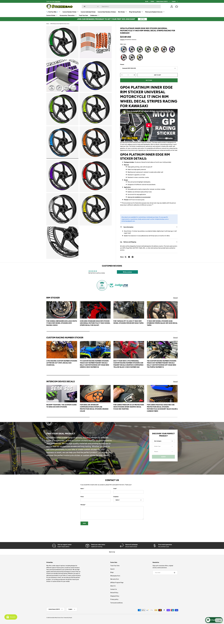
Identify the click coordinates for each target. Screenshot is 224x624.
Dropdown (115, 496)
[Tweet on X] (125, 257)
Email (114, 488)
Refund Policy (114, 592)
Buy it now (149, 80)
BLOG (146, 1)
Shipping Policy (114, 596)
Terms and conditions (116, 602)
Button (142, 19)
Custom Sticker (50, 15)
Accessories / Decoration (67, 15)
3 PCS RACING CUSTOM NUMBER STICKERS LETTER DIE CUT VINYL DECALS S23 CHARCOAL (61, 363)
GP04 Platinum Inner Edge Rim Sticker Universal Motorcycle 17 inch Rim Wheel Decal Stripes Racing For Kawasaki (60, 23)
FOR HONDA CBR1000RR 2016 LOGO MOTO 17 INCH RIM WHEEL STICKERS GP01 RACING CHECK (61, 323)
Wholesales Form (115, 575)
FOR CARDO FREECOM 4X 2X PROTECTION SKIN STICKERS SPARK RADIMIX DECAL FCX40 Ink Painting (128, 407)
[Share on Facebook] (129, 257)
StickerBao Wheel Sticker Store (56, 617)
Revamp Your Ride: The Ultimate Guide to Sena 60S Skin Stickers (61, 406)
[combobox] (121, 6)
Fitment (122, 64)
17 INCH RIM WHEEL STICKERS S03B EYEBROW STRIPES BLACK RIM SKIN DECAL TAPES (162, 323)
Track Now (57, 1)
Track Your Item (83, 15)
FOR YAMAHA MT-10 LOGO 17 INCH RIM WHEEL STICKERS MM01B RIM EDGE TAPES (128, 322)
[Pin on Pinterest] (132, 257)
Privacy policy (114, 599)
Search (112, 569)
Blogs (111, 572)
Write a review (127, 272)
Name (81, 488)
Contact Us (113, 589)
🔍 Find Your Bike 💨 (52, 12)
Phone (82, 496)
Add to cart (157, 75)
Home (47, 23)
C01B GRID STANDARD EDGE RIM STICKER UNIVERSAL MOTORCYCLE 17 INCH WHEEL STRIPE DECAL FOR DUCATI (95, 323)
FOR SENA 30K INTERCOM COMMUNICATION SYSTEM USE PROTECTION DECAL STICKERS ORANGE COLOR (94, 408)
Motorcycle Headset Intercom (153, 12)
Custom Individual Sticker (88, 12)
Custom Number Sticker (69, 12)
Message (82, 504)
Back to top (112, 552)
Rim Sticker (121, 12)
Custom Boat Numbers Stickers (107, 12)
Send (84, 523)
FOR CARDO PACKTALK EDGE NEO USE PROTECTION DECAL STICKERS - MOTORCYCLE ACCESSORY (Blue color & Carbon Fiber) (162, 408)
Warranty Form (114, 579)
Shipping (122, 39)
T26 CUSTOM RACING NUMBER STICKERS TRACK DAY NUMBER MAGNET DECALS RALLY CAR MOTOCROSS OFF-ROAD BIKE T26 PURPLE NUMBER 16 (161, 364)
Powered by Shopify (68, 617)
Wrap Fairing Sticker (135, 12)
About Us (112, 586)
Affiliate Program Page (116, 582)
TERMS (152, 1)
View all (175, 298)
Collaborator (93, 15)
